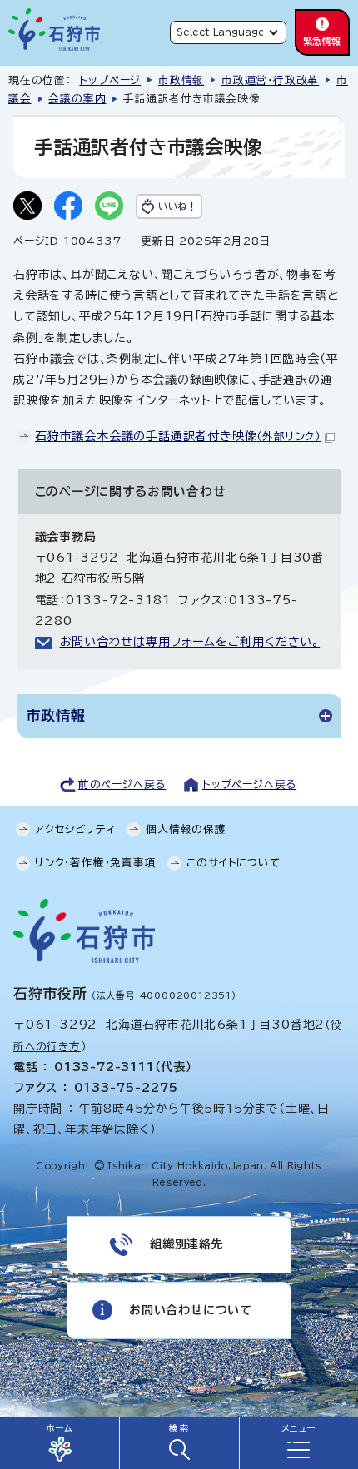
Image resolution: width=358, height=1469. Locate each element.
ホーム (59, 1428)
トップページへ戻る (249, 784)
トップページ (110, 80)
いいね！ (177, 206)
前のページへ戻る (122, 784)
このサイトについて (233, 862)
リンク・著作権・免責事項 (96, 862)
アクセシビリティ (75, 829)
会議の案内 (77, 98)
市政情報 (181, 80)
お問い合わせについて (190, 1310)
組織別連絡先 (187, 1244)
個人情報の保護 (186, 829)
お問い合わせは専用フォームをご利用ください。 (190, 642)
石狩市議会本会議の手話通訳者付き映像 (178, 436)
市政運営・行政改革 (270, 80)
